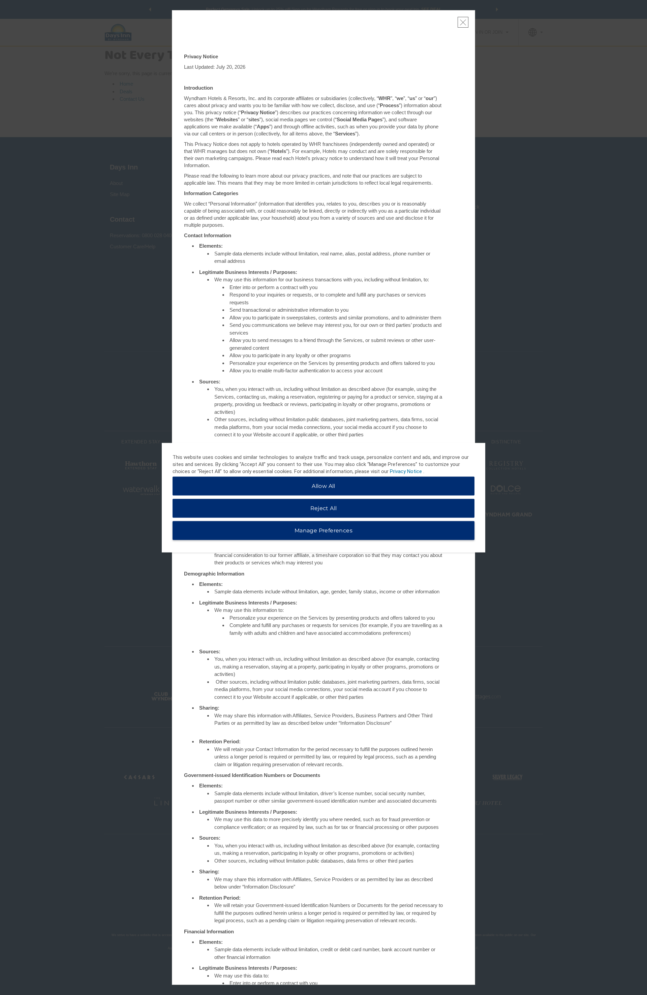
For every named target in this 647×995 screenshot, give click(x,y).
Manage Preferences (323, 530)
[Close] (463, 22)
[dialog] (323, 497)
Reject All (323, 508)
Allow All (323, 486)
